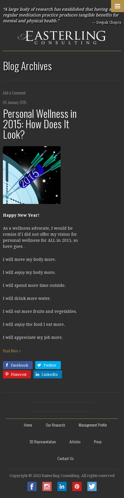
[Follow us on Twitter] (92, 489)
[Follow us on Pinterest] (77, 489)
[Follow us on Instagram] (47, 489)
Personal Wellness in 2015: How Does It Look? (40, 123)
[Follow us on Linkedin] (62, 489)
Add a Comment (14, 93)
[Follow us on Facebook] (32, 489)
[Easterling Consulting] (62, 25)
